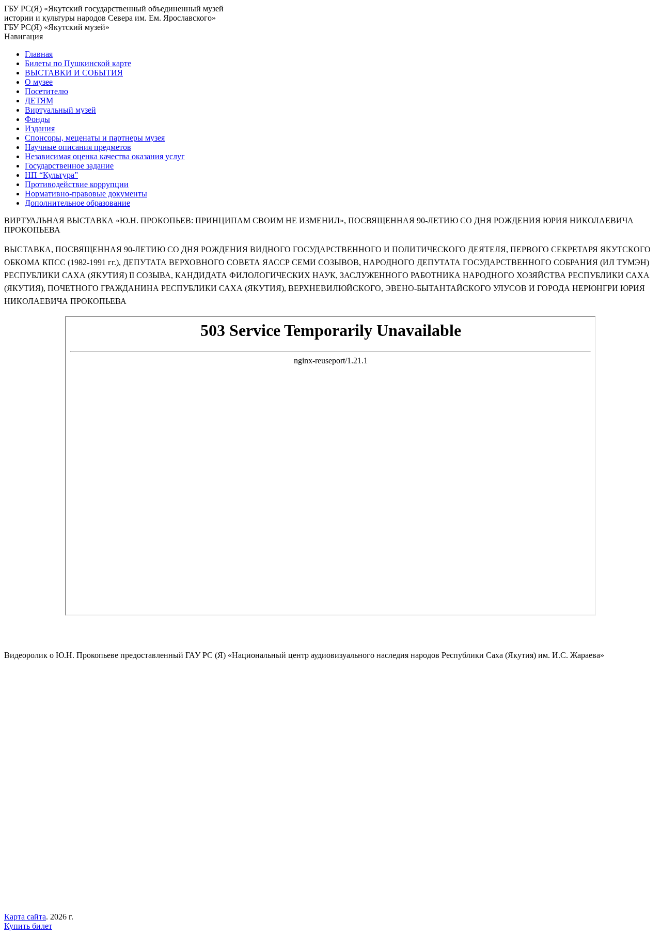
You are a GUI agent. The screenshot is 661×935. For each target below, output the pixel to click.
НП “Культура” (51, 175)
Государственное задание (69, 165)
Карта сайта (25, 916)
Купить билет (28, 926)
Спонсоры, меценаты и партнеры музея (95, 137)
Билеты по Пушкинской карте (78, 63)
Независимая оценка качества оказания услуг (105, 156)
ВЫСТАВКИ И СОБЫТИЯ (74, 72)
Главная (39, 54)
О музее (39, 82)
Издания (40, 128)
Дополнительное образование (77, 202)
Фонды (37, 119)
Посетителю (46, 91)
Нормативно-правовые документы (86, 193)
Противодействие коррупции (77, 184)
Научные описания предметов (78, 147)
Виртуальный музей (60, 109)
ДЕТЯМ (39, 100)
